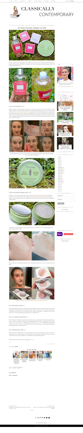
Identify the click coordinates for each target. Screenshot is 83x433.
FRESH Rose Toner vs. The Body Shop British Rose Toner (32, 359)
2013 (59, 189)
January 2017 (60, 182)
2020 (59, 161)
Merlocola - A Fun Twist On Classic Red (65, 122)
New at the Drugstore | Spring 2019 (48, 359)
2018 (59, 164)
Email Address (60, 195)
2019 (59, 163)
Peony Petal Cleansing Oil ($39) (21, 112)
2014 (59, 187)
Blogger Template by (41, 425)
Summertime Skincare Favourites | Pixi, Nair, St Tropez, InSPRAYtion (24, 360)
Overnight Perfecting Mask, (28, 300)
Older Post (44, 407)
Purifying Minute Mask (43, 300)
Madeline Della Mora (65, 240)
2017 (59, 166)
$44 (30, 192)
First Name (60, 199)
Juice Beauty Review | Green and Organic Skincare (40, 359)
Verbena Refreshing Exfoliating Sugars (39, 195)
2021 (59, 160)
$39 (23, 106)
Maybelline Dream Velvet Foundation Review (65, 134)
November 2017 (60, 169)
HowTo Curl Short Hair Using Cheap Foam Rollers (65, 108)
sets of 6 (32, 339)
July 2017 (59, 175)
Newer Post (20, 407)
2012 (59, 190)
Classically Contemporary (43, 422)
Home (31, 410)
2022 (59, 158)
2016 (59, 184)
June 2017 (59, 176)
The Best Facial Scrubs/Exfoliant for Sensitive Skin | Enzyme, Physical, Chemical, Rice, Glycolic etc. (16, 361)
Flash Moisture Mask (36, 300)
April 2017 (60, 178)
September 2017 (60, 172)
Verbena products (37, 227)
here (13, 324)
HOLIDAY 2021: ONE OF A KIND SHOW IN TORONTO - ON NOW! (65, 147)
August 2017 (60, 173)
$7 (23, 305)
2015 (59, 186)
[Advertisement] (32, 395)
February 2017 (60, 181)
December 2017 (60, 167)
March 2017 (60, 179)
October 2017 (60, 170)
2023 (59, 156)
